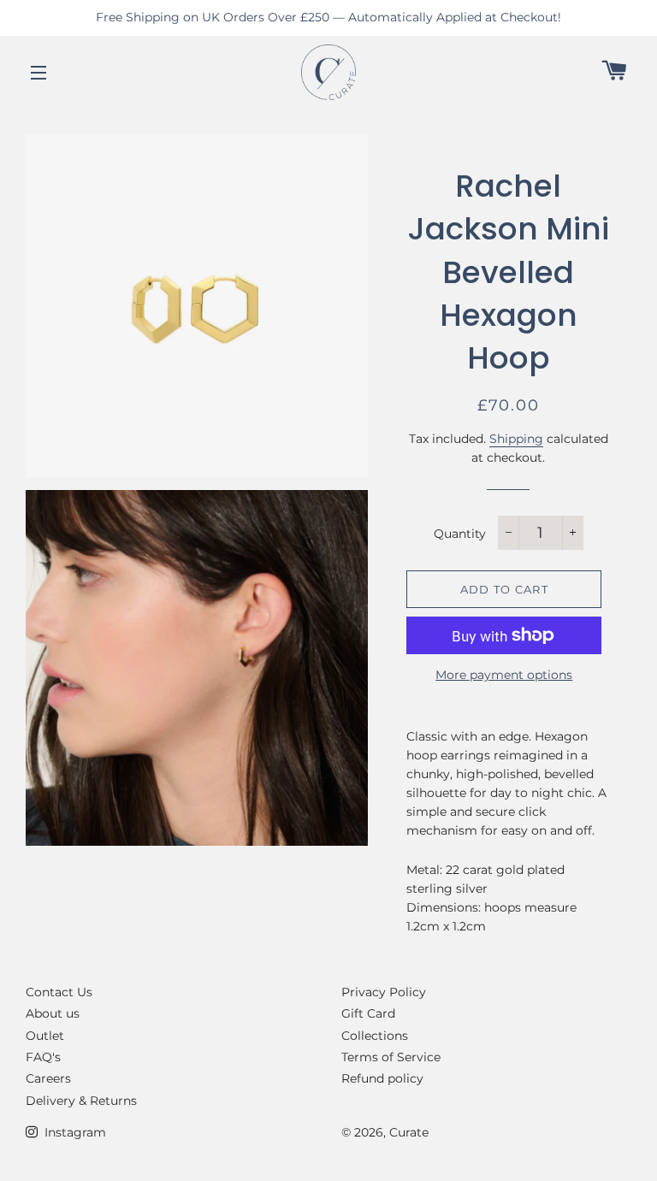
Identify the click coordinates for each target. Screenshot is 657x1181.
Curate (409, 1132)
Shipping (516, 438)
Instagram (73, 1132)
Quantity (460, 533)
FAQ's (43, 1057)
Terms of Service (391, 1057)
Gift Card (368, 1013)
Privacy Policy (383, 992)
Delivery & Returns (81, 1100)
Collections (374, 1035)
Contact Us (59, 992)
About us (53, 1013)
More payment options (503, 674)
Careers (48, 1078)
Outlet (45, 1035)
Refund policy (382, 1078)
